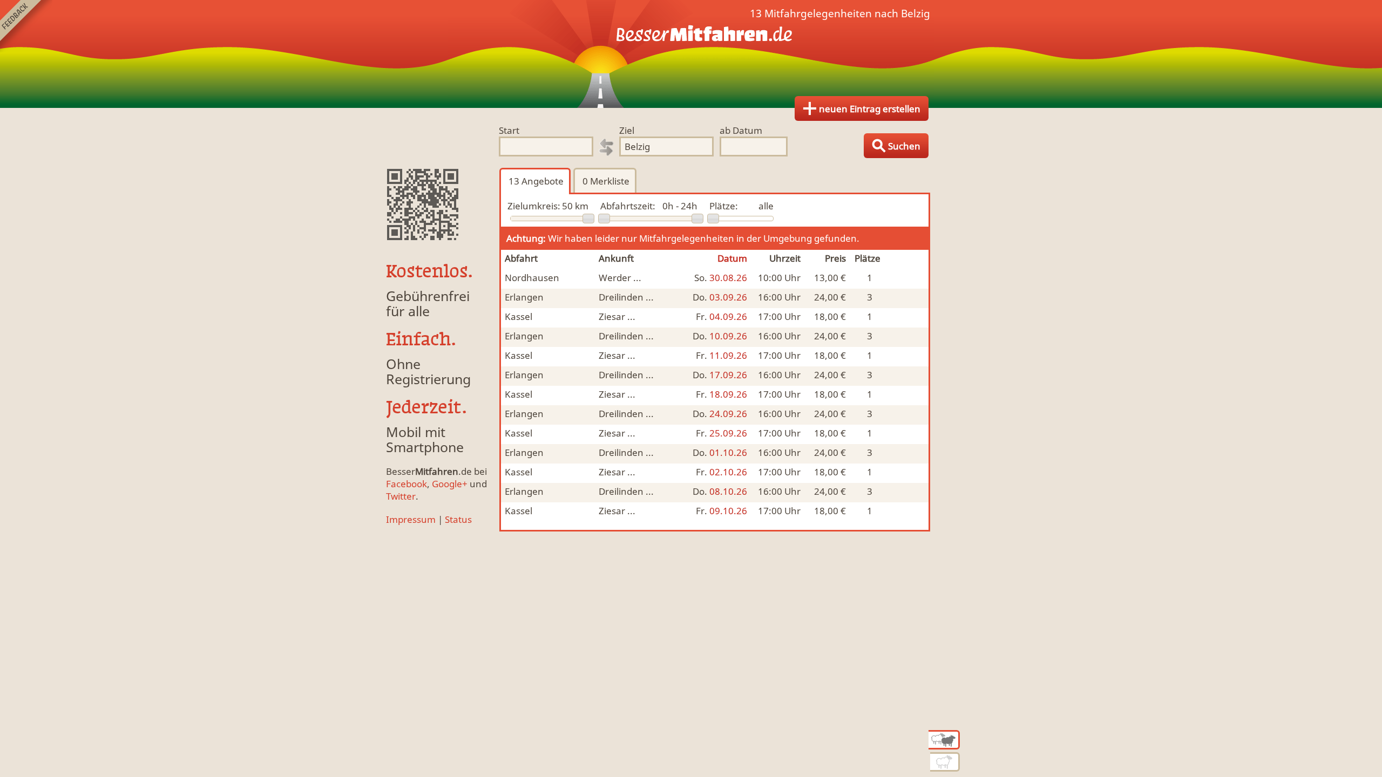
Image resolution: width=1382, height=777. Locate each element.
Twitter (401, 496)
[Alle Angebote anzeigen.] (944, 739)
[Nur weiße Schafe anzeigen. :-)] (945, 762)
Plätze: (723, 206)
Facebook (406, 484)
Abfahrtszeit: (627, 206)
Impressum (411, 519)
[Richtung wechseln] (606, 147)
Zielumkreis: (533, 206)
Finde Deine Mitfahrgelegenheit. (691, 54)
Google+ (450, 484)
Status (458, 519)
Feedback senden (26, 26)
